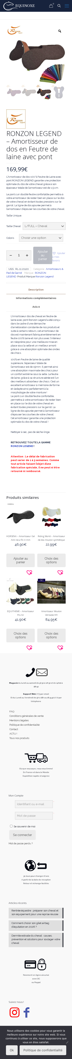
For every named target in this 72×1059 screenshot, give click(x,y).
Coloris (10, 237)
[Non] (67, 1042)
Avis (36, 306)
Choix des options (51, 560)
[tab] (36, 289)
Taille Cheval (13, 226)
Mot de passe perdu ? (21, 843)
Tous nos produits (19, 738)
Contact (13, 729)
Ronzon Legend (45, 276)
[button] (59, 256)
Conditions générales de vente (26, 715)
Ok (12, 1050)
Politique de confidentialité (24, 724)
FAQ (11, 711)
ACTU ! (13, 733)
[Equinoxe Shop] (20, 6)
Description (36, 289)
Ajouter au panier (43, 255)
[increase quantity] (27, 255)
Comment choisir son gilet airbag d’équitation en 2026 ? (30, 925)
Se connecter (22, 835)
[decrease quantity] (10, 255)
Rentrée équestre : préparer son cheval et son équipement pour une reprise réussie (35, 912)
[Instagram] (14, 1015)
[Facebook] (26, 1015)
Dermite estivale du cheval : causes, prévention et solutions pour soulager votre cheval (36, 939)
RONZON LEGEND (22, 446)
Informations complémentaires (36, 298)
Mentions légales (19, 720)
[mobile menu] (67, 6)
